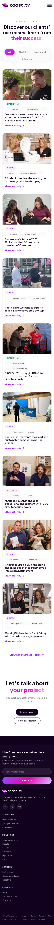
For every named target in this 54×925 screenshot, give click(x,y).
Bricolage (6, 851)
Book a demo (27, 712)
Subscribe (27, 780)
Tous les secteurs (10, 840)
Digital (22, 52)
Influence (27, 59)
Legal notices (24, 917)
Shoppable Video (10, 823)
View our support (27, 720)
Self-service (8, 872)
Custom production (11, 876)
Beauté (5, 844)
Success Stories (9, 896)
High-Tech (7, 855)
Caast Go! (7, 880)
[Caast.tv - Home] (16, 5)
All (9, 52)
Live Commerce (9, 819)
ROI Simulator (8, 827)
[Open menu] (49, 5)
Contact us (7, 900)
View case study (14, 125)
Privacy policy (42, 917)
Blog (4, 892)
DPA (50, 916)
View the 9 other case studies (27, 654)
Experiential (40, 52)
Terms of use (34, 917)
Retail (5, 859)
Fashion (5, 848)
